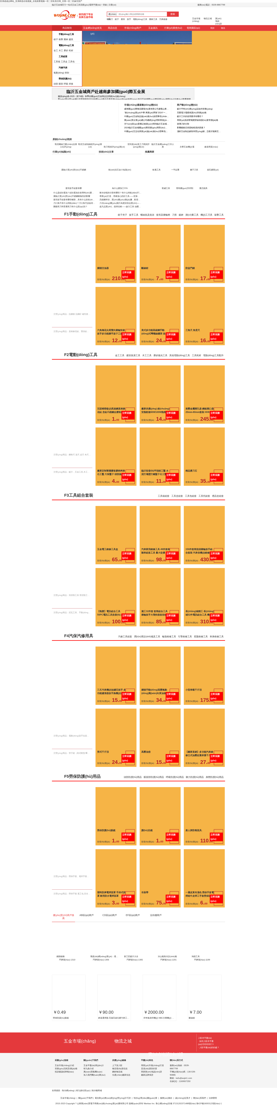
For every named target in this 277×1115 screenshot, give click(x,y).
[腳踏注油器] (116, 270)
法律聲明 (213, 1103)
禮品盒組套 (218, 501)
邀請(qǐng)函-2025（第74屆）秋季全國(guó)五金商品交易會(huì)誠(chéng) (92, 96)
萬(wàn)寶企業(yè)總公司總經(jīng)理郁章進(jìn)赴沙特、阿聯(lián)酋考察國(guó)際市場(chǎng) (146, 120)
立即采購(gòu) (126, 279)
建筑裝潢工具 (133, 360)
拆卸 (67, 72)
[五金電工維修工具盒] (116, 551)
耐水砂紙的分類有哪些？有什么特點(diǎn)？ (123, 198)
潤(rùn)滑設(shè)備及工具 (147, 641)
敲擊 (61, 39)
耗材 (71, 50)
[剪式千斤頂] (116, 754)
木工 (61, 50)
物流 (223, 28)
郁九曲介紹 (89, 1074)
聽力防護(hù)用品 (195, 782)
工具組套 (63, 56)
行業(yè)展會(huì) (173, 28)
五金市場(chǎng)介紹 (64, 1070)
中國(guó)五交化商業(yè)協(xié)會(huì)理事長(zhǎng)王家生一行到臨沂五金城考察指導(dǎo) (146, 131)
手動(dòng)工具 (66, 34)
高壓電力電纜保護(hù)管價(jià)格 (191, 112)
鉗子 (117, 19)
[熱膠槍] (160, 410)
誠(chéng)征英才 (182, 1103)
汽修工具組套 (125, 641)
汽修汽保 (63, 67)
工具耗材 (196, 360)
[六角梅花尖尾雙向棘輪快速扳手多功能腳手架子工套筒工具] (116, 332)
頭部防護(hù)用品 (133, 782)
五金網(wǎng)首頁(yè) (92, 31)
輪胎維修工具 (169, 641)
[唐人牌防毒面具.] (204, 832)
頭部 (56, 84)
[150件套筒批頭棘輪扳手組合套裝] (204, 551)
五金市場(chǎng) (67, 1103)
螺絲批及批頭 (147, 220)
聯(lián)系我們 (199, 1103)
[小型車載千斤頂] (204, 692)
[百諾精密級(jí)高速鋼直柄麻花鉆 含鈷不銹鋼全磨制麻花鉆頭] (116, 410)
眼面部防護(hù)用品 (154, 782)
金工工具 (119, 360)
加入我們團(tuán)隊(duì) (94, 1080)
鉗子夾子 (122, 220)
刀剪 (174, 220)
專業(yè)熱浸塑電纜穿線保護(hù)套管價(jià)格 (197, 120)
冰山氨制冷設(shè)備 (167, 961)
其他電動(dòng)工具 (179, 360)
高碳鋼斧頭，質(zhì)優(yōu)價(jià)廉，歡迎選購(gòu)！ (124, 205)
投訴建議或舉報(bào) (64, 1077)
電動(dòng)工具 (140, 19)
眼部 (61, 84)
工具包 (71, 61)
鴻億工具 (196, 961)
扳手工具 (133, 220)
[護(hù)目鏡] (160, 832)
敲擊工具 (219, 220)
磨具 (123, 19)
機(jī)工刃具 (206, 220)
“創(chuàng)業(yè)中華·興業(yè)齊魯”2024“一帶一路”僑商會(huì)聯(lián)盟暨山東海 (146, 112)
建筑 (71, 39)
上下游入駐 (117, 1070)
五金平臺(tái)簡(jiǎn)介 (94, 1070)
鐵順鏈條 (61, 961)
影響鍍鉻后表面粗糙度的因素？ (191, 127)
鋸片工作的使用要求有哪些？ (190, 116)
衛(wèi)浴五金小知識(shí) (119, 175)
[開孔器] (204, 410)
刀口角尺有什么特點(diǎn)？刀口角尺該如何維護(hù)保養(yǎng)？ (87, 208)
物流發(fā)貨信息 (120, 1074)
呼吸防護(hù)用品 (175, 782)
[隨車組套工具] (160, 551)
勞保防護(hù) (65, 78)
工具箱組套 (163, 501)
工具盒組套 (177, 501)
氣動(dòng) (59, 72)
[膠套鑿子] (160, 472)
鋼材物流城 (117, 1077)
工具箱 (57, 61)
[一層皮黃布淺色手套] (204, 894)
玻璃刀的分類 (183, 124)
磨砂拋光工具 (160, 360)
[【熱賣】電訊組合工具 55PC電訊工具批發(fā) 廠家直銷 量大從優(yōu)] (116, 613)
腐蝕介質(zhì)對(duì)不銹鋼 (73, 175)
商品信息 (112, 28)
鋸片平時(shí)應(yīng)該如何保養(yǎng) (195, 109)
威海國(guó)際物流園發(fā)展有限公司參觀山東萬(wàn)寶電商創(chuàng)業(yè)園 (146, 109)
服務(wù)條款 (166, 1103)
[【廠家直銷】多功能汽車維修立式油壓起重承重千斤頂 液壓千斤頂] (204, 754)
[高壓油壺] (160, 754)
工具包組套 (190, 501)
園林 (66, 39)
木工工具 (146, 360)
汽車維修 (163, 19)
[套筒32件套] (160, 613)
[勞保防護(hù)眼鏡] (116, 832)
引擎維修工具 (185, 641)
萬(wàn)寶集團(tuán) (93, 1077)
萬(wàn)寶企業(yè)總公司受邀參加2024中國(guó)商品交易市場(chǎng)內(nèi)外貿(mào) (97, 99)
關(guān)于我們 (85, 1103)
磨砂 (66, 50)
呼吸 (66, 84)
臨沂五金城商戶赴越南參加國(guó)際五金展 (106, 91)
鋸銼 (181, 220)
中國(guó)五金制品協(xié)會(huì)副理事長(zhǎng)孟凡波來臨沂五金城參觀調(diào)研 (146, 116)
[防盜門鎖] (204, 270)
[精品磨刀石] (204, 472)
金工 (56, 50)
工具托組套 (204, 501)
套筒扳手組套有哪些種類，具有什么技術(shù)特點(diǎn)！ (79, 205)
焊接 (71, 84)
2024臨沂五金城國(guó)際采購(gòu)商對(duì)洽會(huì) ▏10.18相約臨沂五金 (146, 127)
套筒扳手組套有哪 (73, 193)
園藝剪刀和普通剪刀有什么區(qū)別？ (70, 212)
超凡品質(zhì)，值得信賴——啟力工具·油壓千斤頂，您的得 (126, 212)
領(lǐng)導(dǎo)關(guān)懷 (145, 1103)
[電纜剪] (160, 332)
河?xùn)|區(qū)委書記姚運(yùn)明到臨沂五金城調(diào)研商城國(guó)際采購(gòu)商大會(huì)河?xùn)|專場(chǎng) (146, 124)
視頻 (212, 28)
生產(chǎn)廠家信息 (121, 1080)
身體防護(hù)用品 (215, 782)
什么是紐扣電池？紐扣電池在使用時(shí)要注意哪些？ (77, 198)
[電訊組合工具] (204, 613)
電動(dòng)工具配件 (213, 360)
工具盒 (64, 61)
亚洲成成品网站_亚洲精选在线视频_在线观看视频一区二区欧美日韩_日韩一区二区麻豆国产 (41, 1)
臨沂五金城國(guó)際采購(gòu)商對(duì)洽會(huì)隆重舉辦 (164, 99)
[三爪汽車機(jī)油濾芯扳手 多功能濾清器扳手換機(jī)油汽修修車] (116, 692)
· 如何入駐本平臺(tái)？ (206, 1048)
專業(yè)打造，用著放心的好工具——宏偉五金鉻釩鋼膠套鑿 (127, 201)
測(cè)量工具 (192, 220)
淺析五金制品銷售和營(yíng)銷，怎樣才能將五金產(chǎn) (199, 131)
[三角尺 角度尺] (204, 332)
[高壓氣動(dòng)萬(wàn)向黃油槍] (160, 692)
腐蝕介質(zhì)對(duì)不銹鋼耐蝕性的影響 (71, 201)
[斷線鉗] (160, 270)
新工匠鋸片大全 (131, 961)
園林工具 (153, 19)
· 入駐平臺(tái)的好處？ (208, 1053)
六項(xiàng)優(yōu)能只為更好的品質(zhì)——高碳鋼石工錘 (126, 208)
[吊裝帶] (160, 894)
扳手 (129, 19)
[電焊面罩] (116, 894)
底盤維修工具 (201, 641)
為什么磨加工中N (120, 193)
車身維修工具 (217, 641)
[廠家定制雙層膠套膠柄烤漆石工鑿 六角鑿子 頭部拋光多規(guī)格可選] (116, 472)
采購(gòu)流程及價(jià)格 (66, 1074)
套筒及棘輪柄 (163, 220)
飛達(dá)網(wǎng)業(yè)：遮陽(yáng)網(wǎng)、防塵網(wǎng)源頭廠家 (104, 961)
